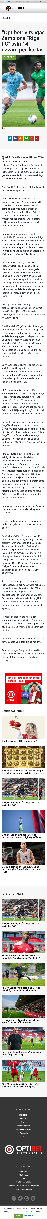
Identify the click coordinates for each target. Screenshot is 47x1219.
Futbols (23, 1118)
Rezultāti (23, 1171)
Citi (23, 1136)
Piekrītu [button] (18, 1216)
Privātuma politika (23, 1182)
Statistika (23, 1175)
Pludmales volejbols (23, 1129)
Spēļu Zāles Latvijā (23, 1189)
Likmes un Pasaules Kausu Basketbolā (23, 1186)
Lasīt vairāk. (28, 1215)
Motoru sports (23, 1126)
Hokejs (23, 1122)
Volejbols (23, 1133)
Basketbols (24, 1115)
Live (23, 1178)
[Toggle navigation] (39, 8)
